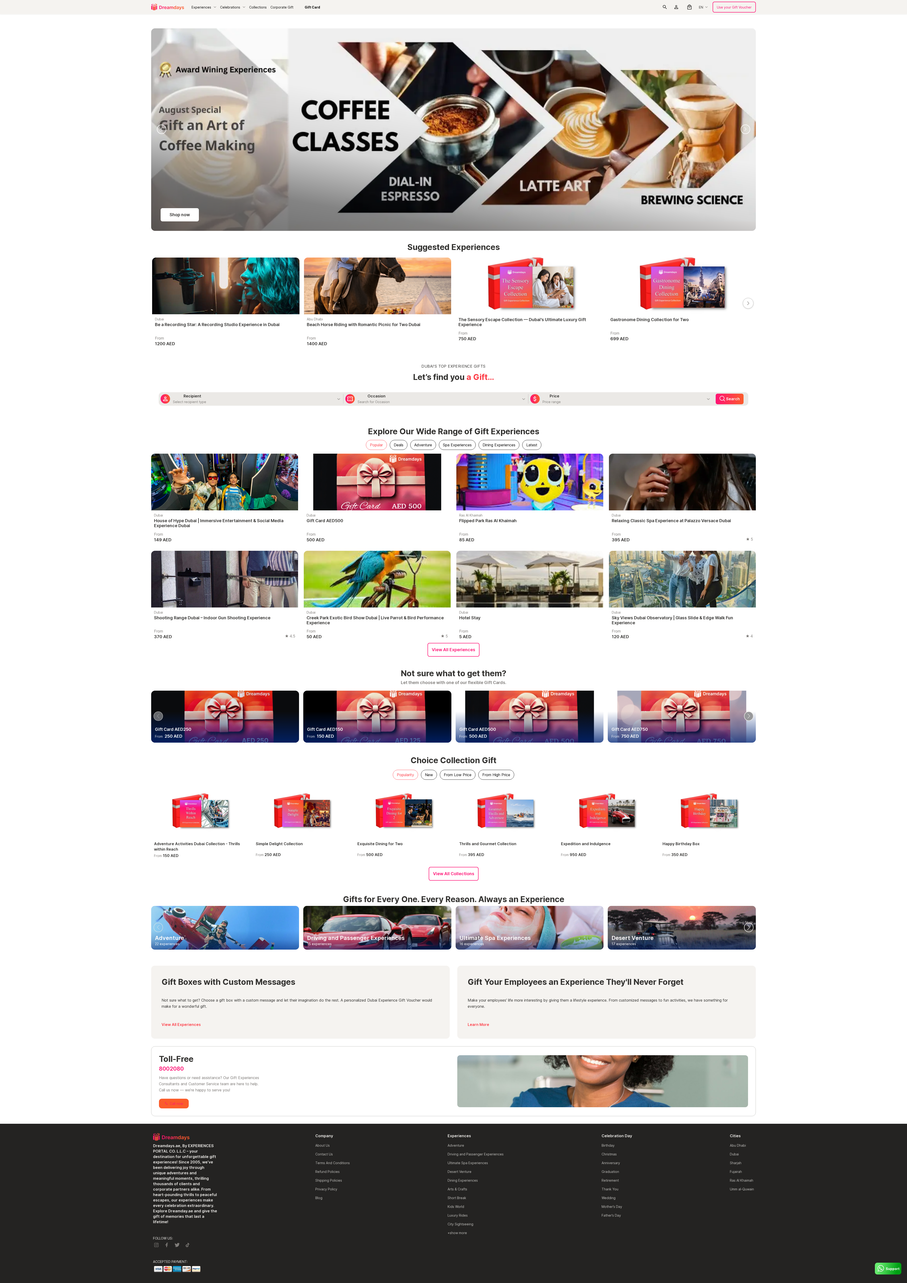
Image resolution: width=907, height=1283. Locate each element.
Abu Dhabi (738, 943)
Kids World (456, 1004)
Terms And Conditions (332, 960)
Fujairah (736, 969)
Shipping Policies (328, 978)
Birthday (608, 943)
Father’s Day (611, 1013)
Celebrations (230, 7)
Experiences (201, 7)
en (701, 7)
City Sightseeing (460, 1022)
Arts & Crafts (457, 987)
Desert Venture (459, 969)
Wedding (609, 995)
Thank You (610, 987)
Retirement (610, 978)
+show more (457, 1030)
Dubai (734, 952)
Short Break (457, 995)
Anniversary (611, 960)
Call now (176, 901)
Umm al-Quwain (742, 987)
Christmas (609, 952)
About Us (322, 943)
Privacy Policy (326, 987)
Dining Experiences (463, 978)
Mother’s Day (612, 1004)
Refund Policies (327, 969)
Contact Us (324, 952)
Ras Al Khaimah (741, 978)
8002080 (171, 866)
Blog (318, 995)
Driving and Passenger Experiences (476, 952)
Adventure (456, 943)
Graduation (610, 969)
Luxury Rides (458, 1013)
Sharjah (735, 960)
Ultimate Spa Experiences (468, 960)
